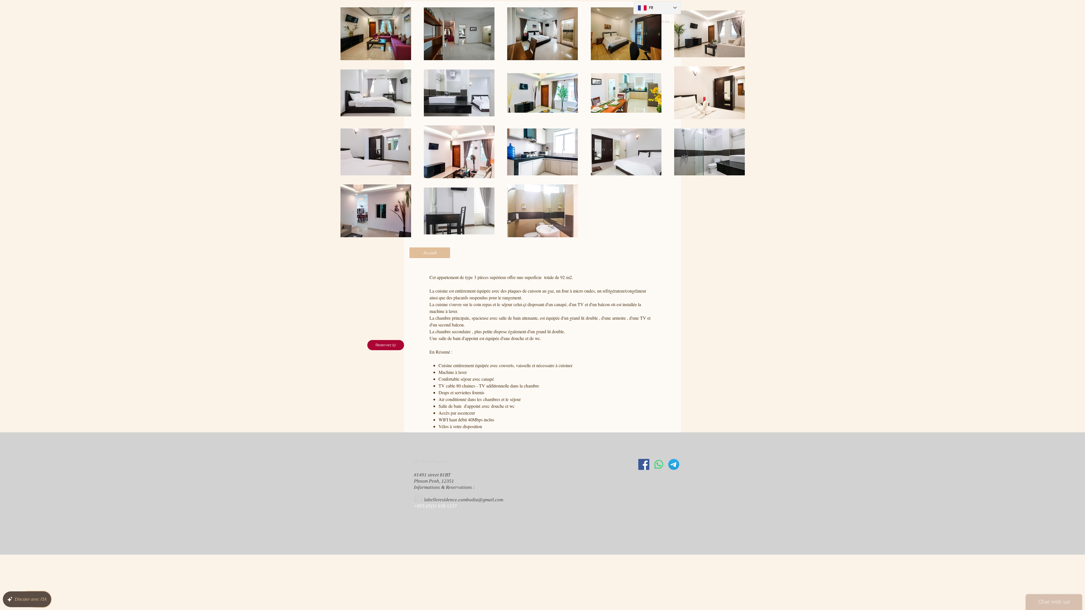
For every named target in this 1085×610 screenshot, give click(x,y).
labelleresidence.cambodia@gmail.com (463, 499)
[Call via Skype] (422, 523)
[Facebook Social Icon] (643, 464)
